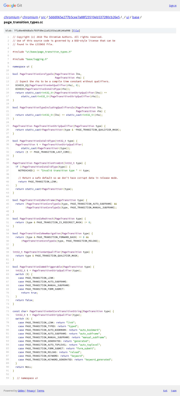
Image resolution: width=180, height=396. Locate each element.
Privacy (31, 390)
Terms (40, 390)
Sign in (172, 5)
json (173, 390)
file (76, 30)
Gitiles (21, 390)
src (43, 17)
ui (127, 17)
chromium (12, 17)
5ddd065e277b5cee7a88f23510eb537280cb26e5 (84, 17)
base (135, 17)
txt (165, 390)
